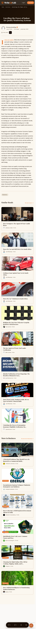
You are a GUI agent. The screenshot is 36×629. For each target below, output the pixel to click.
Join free (30, 2)
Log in (23, 2)
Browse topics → (29, 203)
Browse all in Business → (27, 438)
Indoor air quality (9, 40)
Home (3, 7)
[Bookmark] (21, 625)
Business (8, 7)
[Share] (26, 625)
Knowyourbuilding (11, 27)
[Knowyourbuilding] (3, 28)
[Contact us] (31, 625)
